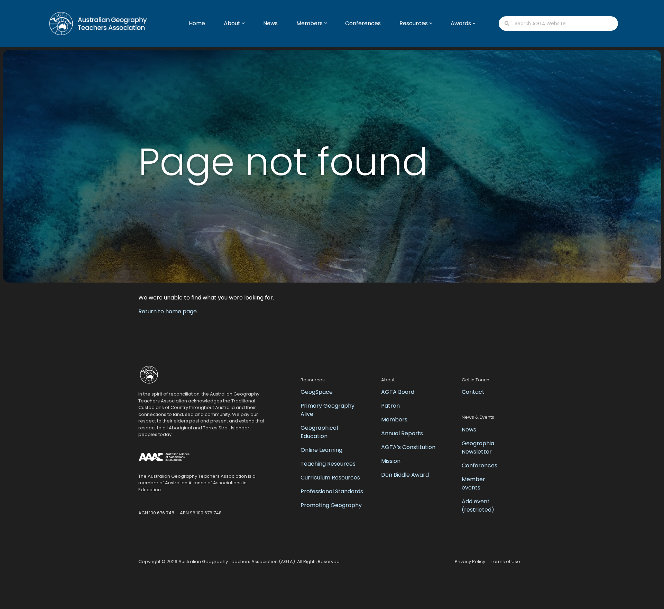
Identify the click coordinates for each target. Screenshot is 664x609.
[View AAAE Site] (164, 458)
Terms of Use (505, 561)
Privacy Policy (470, 561)
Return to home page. (168, 311)
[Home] (91, 23)
